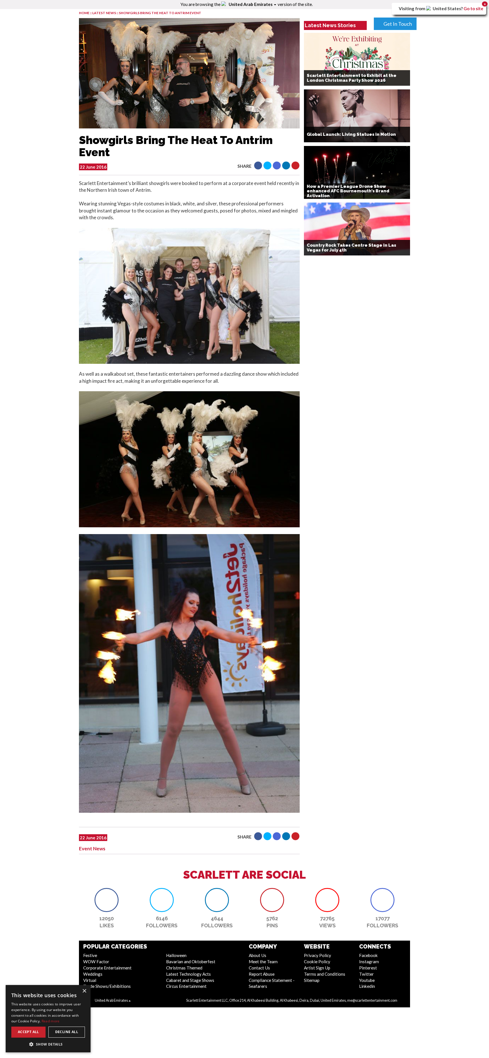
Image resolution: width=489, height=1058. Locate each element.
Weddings (92, 974)
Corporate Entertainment (107, 967)
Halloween (176, 955)
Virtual (89, 980)
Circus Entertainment (186, 986)
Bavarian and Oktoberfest (190, 961)
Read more (51, 1021)
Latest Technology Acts (188, 974)
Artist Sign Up (317, 967)
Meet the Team (263, 961)
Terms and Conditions (324, 974)
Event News (92, 848)
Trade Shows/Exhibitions (107, 986)
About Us (257, 955)
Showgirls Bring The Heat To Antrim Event (160, 13)
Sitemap (311, 980)
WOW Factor (96, 961)
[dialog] (48, 1018)
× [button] (84, 991)
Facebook (368, 955)
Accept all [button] (28, 1031)
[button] (258, 165)
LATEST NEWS (104, 13)
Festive (90, 955)
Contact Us (259, 967)
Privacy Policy (317, 955)
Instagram (369, 961)
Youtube (367, 980)
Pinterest (368, 967)
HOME (84, 13)
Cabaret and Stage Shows (190, 980)
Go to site (473, 8)
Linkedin (367, 986)
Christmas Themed (184, 967)
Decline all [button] (66, 1031)
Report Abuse (261, 974)
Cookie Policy (317, 961)
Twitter (366, 974)
